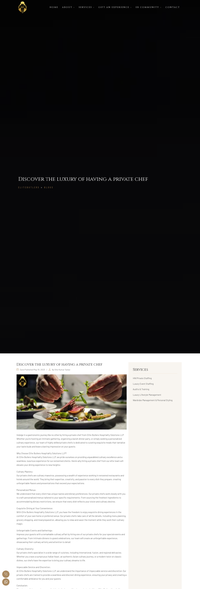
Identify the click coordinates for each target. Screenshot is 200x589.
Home (54, 7)
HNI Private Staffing (142, 378)
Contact (172, 7)
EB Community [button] (148, 7)
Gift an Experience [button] (114, 7)
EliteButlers (29, 187)
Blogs (49, 187)
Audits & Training (141, 389)
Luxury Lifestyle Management (147, 394)
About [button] (67, 7)
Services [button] (86, 7)
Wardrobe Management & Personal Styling (152, 400)
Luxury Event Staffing (143, 383)
